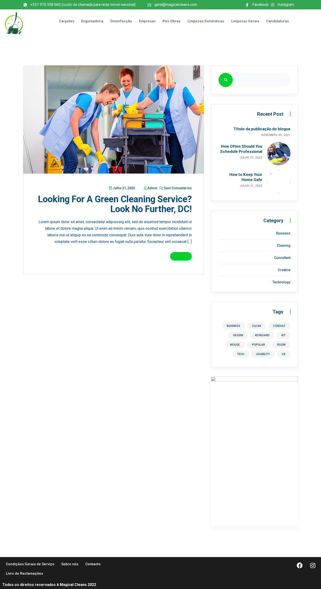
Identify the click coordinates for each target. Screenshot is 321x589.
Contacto (93, 564)
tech (240, 354)
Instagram (285, 5)
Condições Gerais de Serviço (30, 564)
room (281, 344)
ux (284, 354)
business (233, 326)
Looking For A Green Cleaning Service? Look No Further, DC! (115, 204)
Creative (284, 270)
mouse (235, 344)
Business (283, 233)
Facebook (260, 5)
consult (279, 326)
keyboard (262, 335)
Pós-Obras (171, 21)
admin (152, 188)
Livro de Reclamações (24, 573)
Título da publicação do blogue (262, 128)
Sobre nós (69, 564)
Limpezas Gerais (245, 21)
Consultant (282, 257)
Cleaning (283, 245)
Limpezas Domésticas (206, 21)
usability (263, 354)
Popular (258, 344)
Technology (281, 282)
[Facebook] (300, 565)
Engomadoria (92, 21)
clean (256, 326)
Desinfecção (121, 21)
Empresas (147, 21)
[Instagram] (313, 565)
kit (284, 335)
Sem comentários (177, 188)
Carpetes (66, 21)
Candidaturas (277, 21)
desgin (238, 335)
